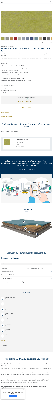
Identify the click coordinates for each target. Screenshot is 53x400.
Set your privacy (13, 395)
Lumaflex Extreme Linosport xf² (9, 8)
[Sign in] (47, 2)
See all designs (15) (47, 43)
